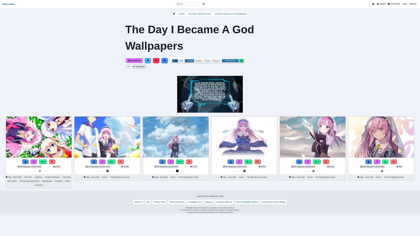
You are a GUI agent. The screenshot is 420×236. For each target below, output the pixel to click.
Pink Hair (28, 177)
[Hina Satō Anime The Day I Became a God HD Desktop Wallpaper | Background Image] (313, 157)
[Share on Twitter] (148, 60)
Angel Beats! (47, 181)
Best (208, 61)
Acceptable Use (195, 202)
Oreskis (183, 171)
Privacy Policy (159, 202)
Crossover (39, 185)
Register (413, 4)
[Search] (204, 4)
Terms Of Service (176, 202)
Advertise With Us (224, 202)
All (128, 66)
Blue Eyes (17, 177)
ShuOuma (114, 171)
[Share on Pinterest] (156, 60)
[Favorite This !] (307, 161)
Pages (199, 61)
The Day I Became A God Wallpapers (230, 14)
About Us (138, 202)
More (216, 61)
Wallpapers (140, 66)
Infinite (190, 61)
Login (404, 4)
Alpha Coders (8, 4)
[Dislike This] (326, 161)
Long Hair (38, 177)
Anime (181, 14)
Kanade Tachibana (52, 177)
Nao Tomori (12, 181)
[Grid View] (175, 60)
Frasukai (46, 171)
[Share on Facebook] (164, 60)
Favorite (135, 60)
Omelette (320, 171)
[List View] (181, 60)
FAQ (148, 202)
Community (395, 4)
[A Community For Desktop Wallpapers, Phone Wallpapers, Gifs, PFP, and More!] (174, 14)
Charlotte (58, 181)
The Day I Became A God (199, 14)
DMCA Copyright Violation (246, 202)
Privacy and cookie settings (274, 202)
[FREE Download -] (299, 161)
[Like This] (385, 161)
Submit (382, 4)
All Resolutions (230, 61)
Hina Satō (67, 177)
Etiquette (209, 202)
